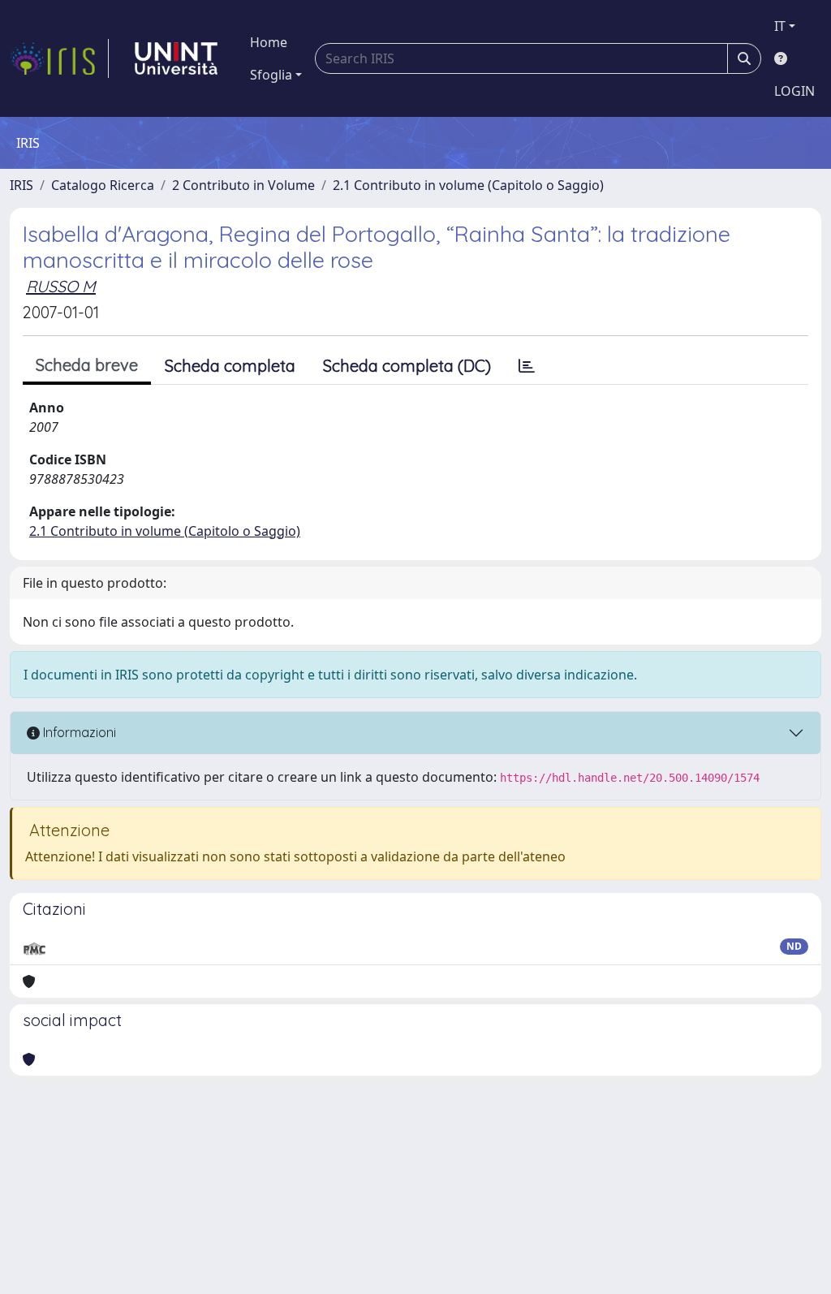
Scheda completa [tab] (230, 366)
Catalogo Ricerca (102, 185)
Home (268, 42)
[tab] (527, 366)
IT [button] (780, 26)
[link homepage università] (176, 58)
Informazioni (78, 732)
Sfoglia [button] (271, 75)
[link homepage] (59, 58)
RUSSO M (61, 286)
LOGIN (794, 91)
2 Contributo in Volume (243, 185)
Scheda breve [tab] (87, 365)
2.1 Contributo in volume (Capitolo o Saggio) (468, 185)
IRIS (21, 185)
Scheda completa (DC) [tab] (407, 366)
